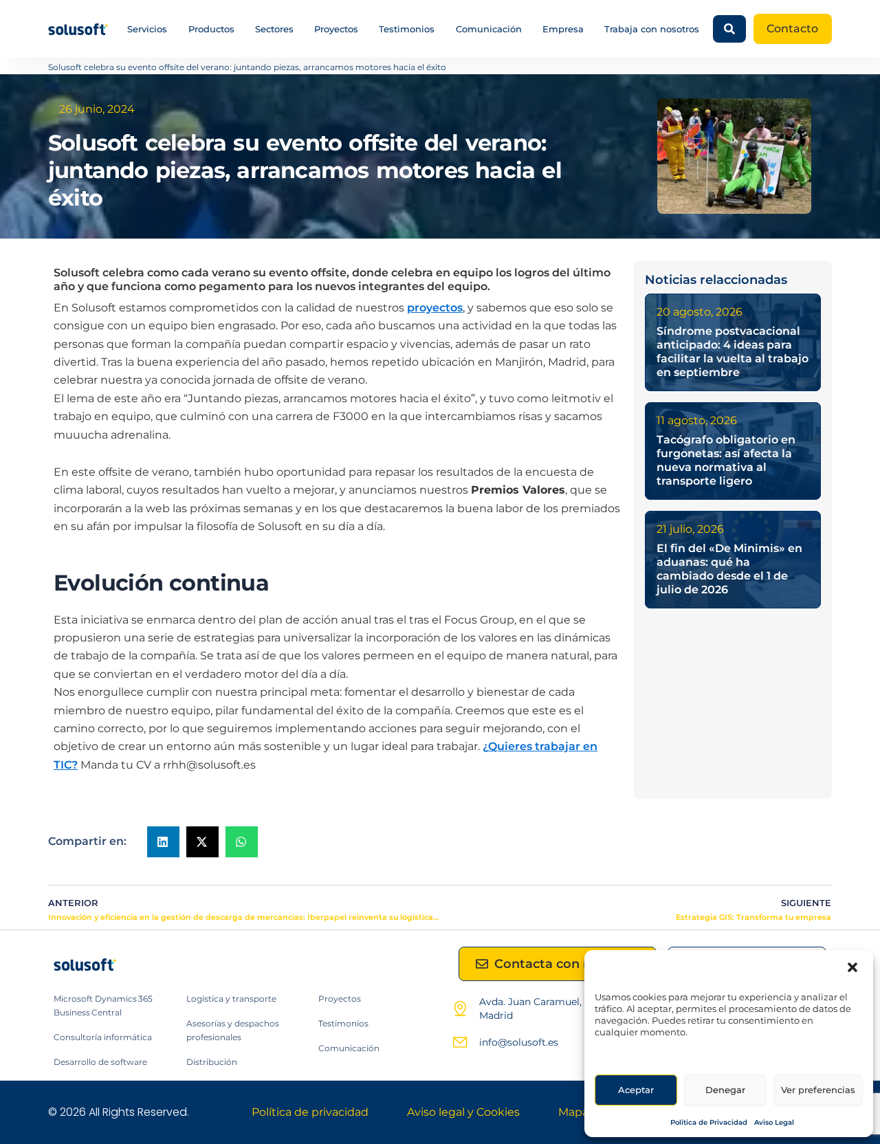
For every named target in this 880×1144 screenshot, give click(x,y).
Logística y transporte (231, 998)
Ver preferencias (818, 1089)
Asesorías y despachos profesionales (232, 1030)
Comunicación (489, 28)
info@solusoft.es (518, 1042)
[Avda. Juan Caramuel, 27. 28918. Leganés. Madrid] (460, 1009)
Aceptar (636, 1089)
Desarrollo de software (100, 1062)
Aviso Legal (774, 1122)
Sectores (274, 28)
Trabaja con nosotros (651, 28)
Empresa (563, 28)
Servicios (147, 28)
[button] (852, 967)
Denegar (725, 1089)
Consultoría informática (103, 1037)
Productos (211, 28)
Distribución (211, 1062)
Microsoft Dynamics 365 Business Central (103, 1005)
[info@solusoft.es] (460, 1042)
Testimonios (406, 28)
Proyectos (336, 28)
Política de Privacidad (708, 1122)
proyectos (435, 307)
